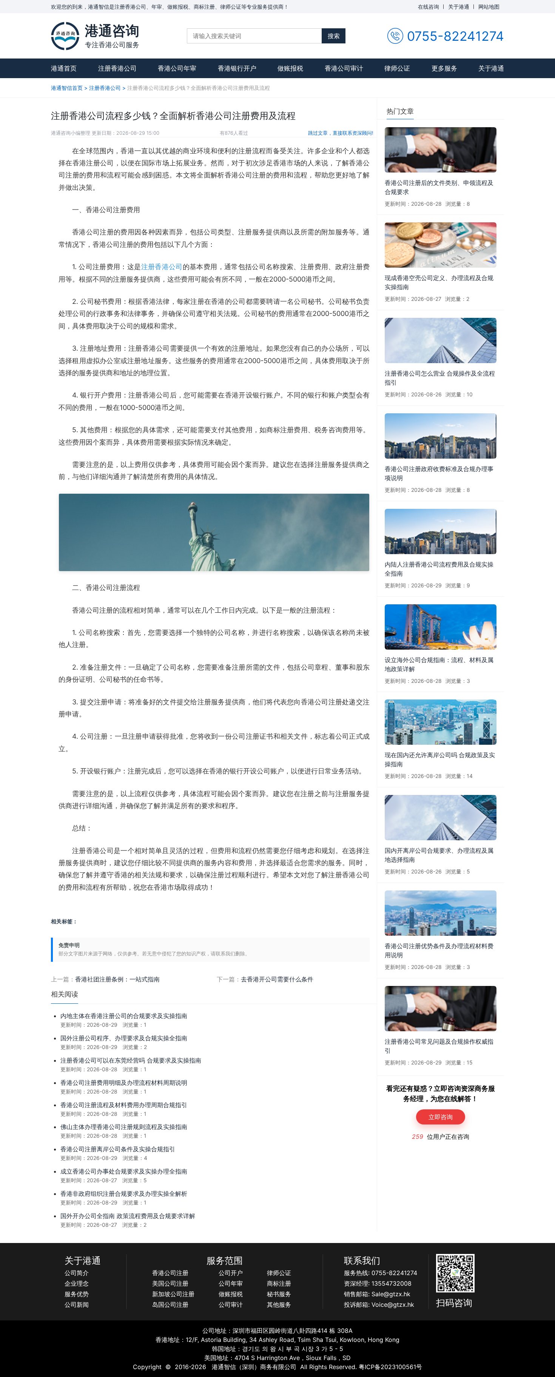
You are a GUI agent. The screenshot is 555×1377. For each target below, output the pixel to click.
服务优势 (77, 1294)
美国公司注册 (170, 1283)
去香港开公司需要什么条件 (277, 979)
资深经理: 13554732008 (378, 1283)
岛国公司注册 (170, 1304)
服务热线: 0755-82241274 (380, 1273)
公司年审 (231, 1283)
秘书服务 (279, 1294)
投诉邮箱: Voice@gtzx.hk (379, 1304)
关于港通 (458, 6)
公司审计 (231, 1304)
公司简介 (77, 1273)
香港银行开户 (237, 68)
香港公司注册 (170, 1273)
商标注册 (279, 1283)
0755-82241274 (455, 36)
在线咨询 (428, 6)
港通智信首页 (67, 88)
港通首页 (64, 68)
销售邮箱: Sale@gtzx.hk (377, 1294)
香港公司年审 (177, 68)
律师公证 (397, 68)
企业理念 (77, 1283)
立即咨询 (441, 1117)
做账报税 (290, 68)
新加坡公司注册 (173, 1294)
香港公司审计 (344, 68)
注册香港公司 (117, 68)
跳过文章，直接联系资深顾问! (340, 133)
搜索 (334, 36)
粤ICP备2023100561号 (390, 1367)
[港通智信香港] (65, 36)
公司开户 (231, 1273)
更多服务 (444, 68)
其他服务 (279, 1304)
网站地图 (488, 6)
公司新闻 (77, 1304)
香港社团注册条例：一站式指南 (117, 979)
